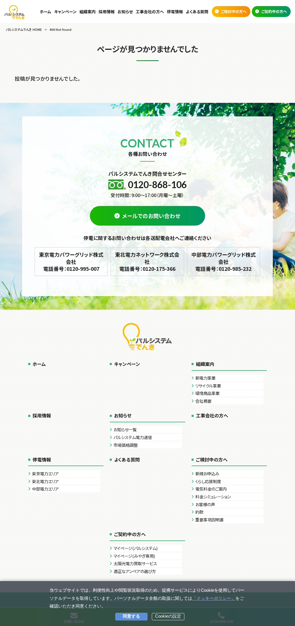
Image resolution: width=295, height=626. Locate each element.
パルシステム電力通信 (133, 437)
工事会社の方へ (212, 415)
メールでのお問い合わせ (151, 216)
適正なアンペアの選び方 (135, 571)
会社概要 (203, 401)
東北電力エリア (45, 481)
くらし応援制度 (208, 481)
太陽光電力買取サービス (135, 563)
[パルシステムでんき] (14, 12)
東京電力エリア (45, 473)
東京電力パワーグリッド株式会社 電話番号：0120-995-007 (71, 262)
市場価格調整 (126, 445)
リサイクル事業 (208, 386)
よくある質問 (127, 459)
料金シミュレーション (213, 496)
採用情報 (42, 415)
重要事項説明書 (209, 520)
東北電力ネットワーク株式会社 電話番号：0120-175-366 (147, 262)
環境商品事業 (207, 393)
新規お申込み (207, 473)
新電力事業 (205, 378)
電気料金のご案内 (211, 489)
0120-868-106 (157, 184)
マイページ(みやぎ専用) (134, 556)
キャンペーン (127, 363)
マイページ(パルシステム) (136, 548)
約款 (199, 512)
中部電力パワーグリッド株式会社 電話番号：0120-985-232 (223, 262)
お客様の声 (205, 504)
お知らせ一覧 (125, 429)
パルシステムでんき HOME (24, 29)
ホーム (39, 363)
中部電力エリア (45, 489)
